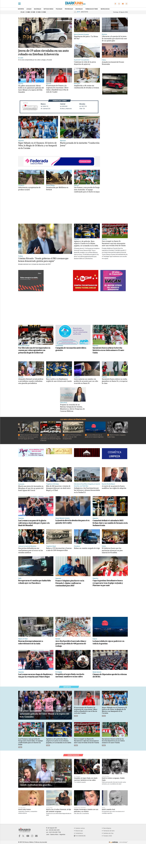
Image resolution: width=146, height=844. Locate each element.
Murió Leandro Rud (108, 809)
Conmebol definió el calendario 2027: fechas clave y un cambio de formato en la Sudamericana (110, 523)
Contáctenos (79, 833)
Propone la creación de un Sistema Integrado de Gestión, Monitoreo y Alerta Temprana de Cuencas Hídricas (72, 408)
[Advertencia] (31, 177)
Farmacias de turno (108, 831)
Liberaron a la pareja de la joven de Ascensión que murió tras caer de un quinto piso (114, 38)
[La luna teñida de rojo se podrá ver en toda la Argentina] (95, 427)
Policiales (59, 9)
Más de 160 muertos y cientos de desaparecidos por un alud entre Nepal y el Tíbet (58, 488)
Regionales (79, 9)
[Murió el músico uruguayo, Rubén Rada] (117, 427)
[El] (59, 75)
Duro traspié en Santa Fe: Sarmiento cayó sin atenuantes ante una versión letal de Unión (114, 243)
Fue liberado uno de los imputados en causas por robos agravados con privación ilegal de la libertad (34, 350)
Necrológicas (107, 828)
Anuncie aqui (79, 831)
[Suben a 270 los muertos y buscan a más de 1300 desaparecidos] (73, 427)
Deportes (21, 9)
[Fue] (35, 334)
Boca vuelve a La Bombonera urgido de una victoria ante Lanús (59, 380)
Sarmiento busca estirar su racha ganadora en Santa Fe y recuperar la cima (115, 381)
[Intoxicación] (59, 177)
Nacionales (37, 9)
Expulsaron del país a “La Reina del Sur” (86, 37)
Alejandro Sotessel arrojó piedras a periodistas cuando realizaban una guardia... (43, 783)
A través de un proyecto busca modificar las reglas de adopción (114, 487)
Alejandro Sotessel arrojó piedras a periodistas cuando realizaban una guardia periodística (30, 381)
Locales (28, 9)
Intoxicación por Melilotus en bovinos (57, 188)
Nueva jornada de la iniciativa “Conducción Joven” (79, 144)
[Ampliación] (87, 75)
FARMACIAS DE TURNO (92, 9)
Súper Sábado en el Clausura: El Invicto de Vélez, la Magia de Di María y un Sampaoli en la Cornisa (37, 145)
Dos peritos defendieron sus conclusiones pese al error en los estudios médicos (30, 550)
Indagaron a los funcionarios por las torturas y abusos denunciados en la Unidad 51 (87, 490)
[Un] (31, 75)
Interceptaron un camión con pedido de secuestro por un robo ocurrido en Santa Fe (86, 381)
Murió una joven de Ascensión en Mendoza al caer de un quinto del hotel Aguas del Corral (28, 437)
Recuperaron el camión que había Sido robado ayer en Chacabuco (34, 581)
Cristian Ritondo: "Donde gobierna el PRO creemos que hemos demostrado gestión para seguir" (43, 259)
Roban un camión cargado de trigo (87, 548)
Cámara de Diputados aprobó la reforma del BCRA (110, 675)
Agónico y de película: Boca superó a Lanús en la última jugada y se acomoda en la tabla (86, 243)
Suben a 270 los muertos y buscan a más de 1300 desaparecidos (72, 437)
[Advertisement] (58, 210)
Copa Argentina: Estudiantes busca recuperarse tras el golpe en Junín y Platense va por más (108, 583)
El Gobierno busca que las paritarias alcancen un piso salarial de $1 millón (112, 550)
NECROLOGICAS (105, 9)
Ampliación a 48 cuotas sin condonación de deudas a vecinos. (86, 87)
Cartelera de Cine (108, 833)
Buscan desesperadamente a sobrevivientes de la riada (30, 642)
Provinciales (69, 9)
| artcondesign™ (123, 842)
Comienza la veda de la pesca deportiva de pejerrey (85, 63)
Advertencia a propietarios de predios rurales (29, 188)
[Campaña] (73, 334)
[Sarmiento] (110, 334)
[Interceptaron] (87, 368)
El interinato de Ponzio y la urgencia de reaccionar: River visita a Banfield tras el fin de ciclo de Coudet (57, 89)
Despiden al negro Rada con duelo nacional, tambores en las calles (69, 675)
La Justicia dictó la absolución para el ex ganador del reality (72, 521)
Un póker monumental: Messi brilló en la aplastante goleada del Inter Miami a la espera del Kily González (31, 89)
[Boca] (59, 368)
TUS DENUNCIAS (80, 836)
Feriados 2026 (107, 836)
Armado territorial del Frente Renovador (113, 63)
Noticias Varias (48, 9)
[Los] (87, 177)
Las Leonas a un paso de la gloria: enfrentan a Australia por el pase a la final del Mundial (34, 523)
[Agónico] (87, 231)
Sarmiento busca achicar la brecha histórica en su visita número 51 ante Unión (108, 350)
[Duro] (115, 231)
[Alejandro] (31, 368)
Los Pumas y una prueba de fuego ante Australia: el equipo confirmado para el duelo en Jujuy (87, 189)
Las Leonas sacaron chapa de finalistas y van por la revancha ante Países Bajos (35, 675)
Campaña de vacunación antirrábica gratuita (70, 349)
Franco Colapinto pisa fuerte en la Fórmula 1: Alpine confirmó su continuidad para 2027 (69, 583)
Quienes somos (80, 828)
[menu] (19, 4)
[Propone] (73, 394)
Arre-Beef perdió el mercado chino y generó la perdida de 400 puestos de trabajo (70, 643)
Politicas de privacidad (41, 842)
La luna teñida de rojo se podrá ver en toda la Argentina (108, 642)
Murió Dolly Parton (24, 809)
